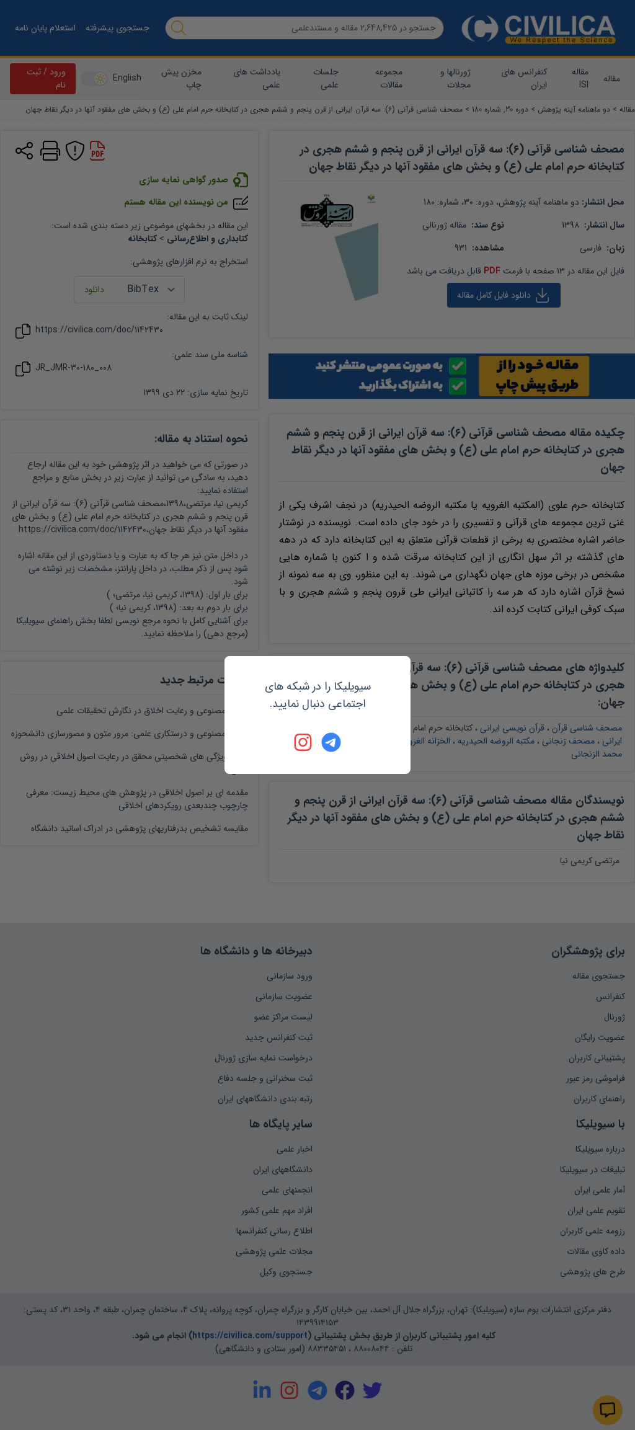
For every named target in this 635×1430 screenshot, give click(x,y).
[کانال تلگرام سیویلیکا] (331, 742)
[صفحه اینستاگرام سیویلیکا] (304, 742)
